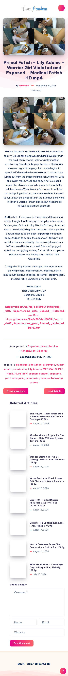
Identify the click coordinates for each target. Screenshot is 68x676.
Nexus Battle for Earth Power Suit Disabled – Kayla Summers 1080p (47, 481)
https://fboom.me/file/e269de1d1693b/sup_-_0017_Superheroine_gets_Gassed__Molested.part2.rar (34, 323)
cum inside (20, 369)
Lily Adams (35, 369)
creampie (49, 364)
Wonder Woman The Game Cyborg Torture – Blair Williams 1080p (47, 460)
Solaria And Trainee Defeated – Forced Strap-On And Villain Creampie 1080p (46, 416)
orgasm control (38, 373)
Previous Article (16, 391)
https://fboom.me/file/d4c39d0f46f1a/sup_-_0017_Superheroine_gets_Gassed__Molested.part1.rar (34, 311)
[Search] (61, 8)
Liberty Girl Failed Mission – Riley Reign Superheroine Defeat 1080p (45, 503)
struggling (18, 378)
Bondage (22, 364)
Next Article (54, 391)
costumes (35, 364)
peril (8, 378)
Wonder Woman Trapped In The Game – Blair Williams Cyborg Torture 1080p (47, 438)
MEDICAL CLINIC (53, 369)
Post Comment (22, 643)
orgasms (55, 373)
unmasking (33, 378)
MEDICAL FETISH (16, 373)
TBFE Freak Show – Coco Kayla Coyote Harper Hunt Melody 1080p (46, 567)
